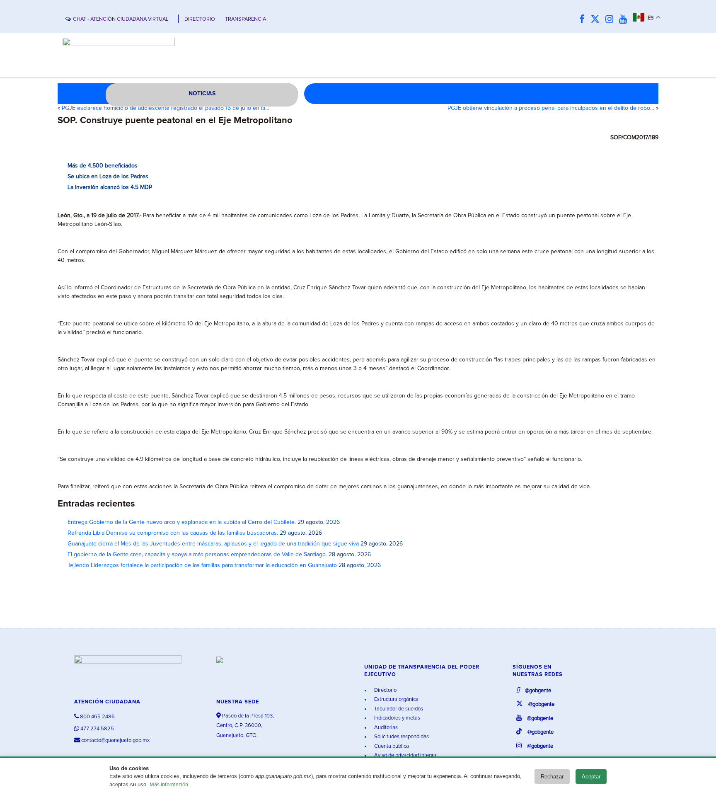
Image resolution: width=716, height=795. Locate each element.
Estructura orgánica (395, 699)
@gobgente (537, 690)
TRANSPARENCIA (245, 19)
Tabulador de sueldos (398, 709)
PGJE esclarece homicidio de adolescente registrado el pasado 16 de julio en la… (165, 108)
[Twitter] (597, 19)
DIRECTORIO (199, 19)
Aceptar (591, 776)
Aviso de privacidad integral (405, 755)
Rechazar (552, 776)
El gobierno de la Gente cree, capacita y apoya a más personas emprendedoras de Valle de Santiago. (197, 554)
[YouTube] (625, 19)
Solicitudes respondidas (401, 736)
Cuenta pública (391, 746)
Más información (169, 785)
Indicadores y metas (396, 718)
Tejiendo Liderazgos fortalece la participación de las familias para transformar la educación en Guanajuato (202, 565)
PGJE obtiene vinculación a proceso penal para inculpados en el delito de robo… (551, 108)
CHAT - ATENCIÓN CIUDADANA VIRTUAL (120, 19)
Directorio (385, 690)
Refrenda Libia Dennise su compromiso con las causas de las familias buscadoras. (173, 533)
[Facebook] (584, 19)
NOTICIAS (202, 94)
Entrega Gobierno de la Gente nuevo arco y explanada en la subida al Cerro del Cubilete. (182, 522)
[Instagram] (611, 19)
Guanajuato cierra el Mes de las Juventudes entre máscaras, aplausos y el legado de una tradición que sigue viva (213, 544)
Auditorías (385, 727)
